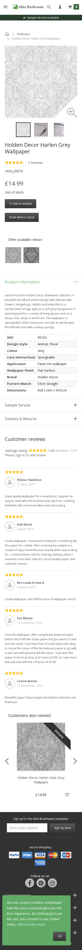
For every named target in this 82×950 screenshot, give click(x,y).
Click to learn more (31, 924)
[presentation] (7, 760)
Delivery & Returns (21, 418)
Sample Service (17, 405)
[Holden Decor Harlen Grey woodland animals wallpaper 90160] (23, 130)
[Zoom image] (72, 113)
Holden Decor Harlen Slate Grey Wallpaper (41, 779)
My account (59, 7)
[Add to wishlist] (67, 794)
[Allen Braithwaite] (27, 7)
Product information (22, 281)
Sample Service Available (42, 18)
